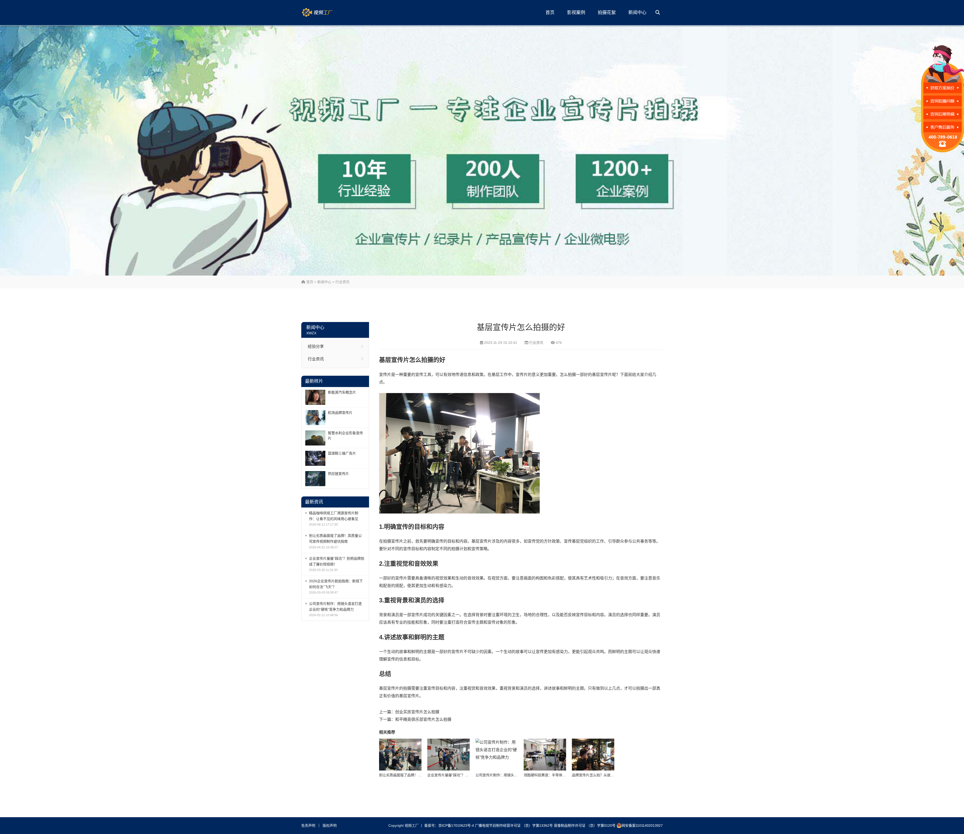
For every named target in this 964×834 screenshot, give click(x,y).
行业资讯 (342, 282)
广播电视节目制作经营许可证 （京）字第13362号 (514, 825)
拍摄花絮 (607, 12)
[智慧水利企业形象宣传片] (315, 437)
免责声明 (308, 825)
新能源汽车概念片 (342, 392)
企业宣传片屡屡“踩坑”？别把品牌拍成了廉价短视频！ (336, 561)
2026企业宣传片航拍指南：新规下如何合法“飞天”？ (336, 584)
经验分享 (316, 346)
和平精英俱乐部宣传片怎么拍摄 (423, 719)
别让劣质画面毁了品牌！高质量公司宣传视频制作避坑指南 (335, 538)
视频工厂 (325, 13)
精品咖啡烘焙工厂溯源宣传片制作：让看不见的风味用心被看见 (333, 516)
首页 (550, 12)
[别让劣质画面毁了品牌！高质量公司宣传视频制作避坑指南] (400, 755)
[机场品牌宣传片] (315, 417)
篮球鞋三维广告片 (342, 453)
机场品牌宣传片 (340, 413)
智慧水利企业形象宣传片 (345, 435)
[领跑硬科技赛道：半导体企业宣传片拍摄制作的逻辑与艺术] (545, 755)
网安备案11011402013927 (642, 825)
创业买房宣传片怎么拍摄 (417, 712)
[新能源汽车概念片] (315, 397)
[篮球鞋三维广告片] (315, 458)
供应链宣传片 (338, 474)
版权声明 (330, 825)
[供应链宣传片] (315, 478)
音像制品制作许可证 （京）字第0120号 (585, 825)
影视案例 (576, 12)
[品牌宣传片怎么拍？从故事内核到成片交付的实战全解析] (593, 755)
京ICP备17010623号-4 (456, 825)
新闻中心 (637, 12)
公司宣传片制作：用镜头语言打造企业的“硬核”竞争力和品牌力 (335, 606)
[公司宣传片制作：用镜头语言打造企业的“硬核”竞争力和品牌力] (496, 755)
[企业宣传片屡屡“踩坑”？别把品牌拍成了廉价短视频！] (448, 755)
